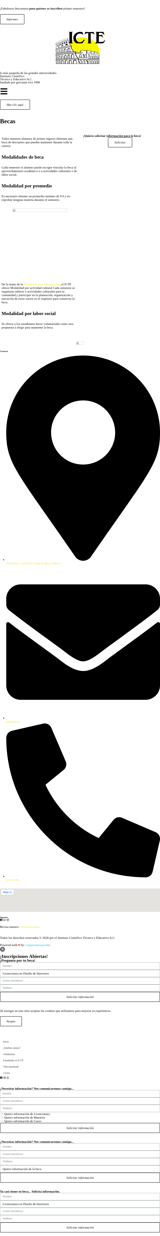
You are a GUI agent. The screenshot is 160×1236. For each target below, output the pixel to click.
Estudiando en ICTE (13, 1060)
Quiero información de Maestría (24, 1117)
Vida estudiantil (10, 1066)
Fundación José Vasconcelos (42, 284)
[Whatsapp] (4, 920)
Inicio (6, 1041)
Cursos (6, 1073)
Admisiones (9, 1054)
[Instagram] (8, 920)
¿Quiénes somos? (11, 1048)
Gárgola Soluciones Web (38, 945)
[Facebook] (1, 920)
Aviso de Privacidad (29, 927)
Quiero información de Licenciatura (27, 1114)
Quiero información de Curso (22, 1121)
